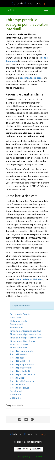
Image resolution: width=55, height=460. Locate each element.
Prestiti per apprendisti (22, 364)
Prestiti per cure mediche (22, 374)
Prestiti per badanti (20, 370)
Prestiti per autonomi (21, 367)
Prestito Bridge (18, 377)
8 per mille (15, 397)
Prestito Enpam (18, 384)
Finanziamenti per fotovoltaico (26, 337)
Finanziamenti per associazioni (25, 334)
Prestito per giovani (20, 387)
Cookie (38, 456)
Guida (20, 405)
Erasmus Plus (16, 327)
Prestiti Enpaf (17, 357)
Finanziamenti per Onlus (22, 340)
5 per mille (15, 394)
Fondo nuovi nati (18, 347)
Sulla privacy (24, 456)
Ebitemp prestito (19, 320)
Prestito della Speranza (22, 381)
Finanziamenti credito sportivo (25, 330)
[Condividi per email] (34, 419)
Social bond (16, 391)
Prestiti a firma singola (21, 350)
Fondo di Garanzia (19, 344)
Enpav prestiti (17, 324)
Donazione (15, 317)
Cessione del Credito (20, 314)
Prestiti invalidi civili (20, 361)
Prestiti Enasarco (18, 354)
